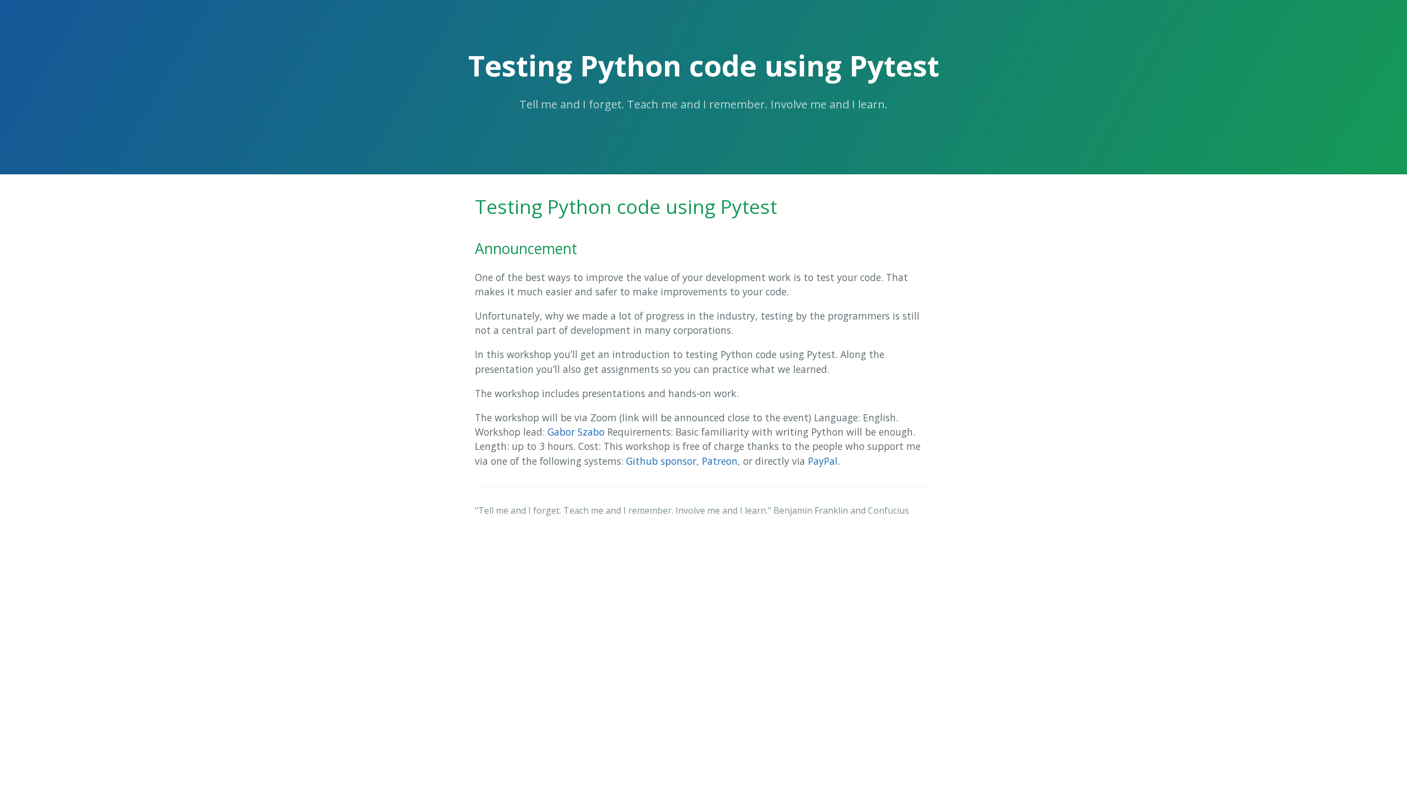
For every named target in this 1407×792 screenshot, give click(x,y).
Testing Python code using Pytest (703, 65)
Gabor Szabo (576, 431)
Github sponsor (661, 461)
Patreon (720, 461)
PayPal (823, 461)
